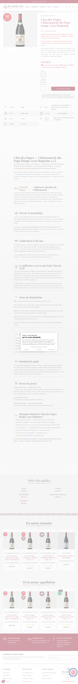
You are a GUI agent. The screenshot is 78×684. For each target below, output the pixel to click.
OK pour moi (51, 349)
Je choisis (39, 349)
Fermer (27, 349)
